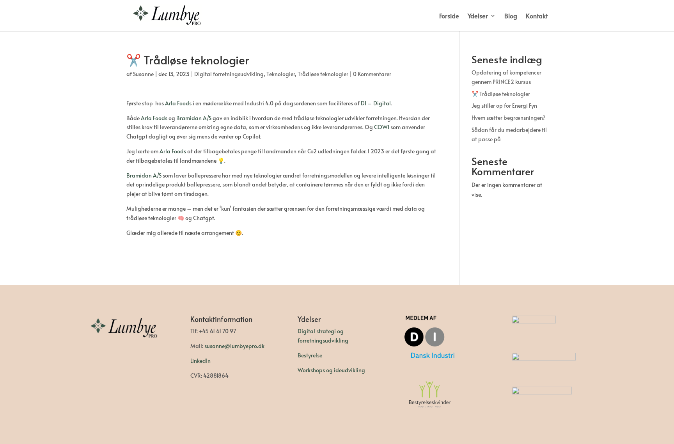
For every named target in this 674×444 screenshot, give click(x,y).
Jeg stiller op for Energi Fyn (504, 105)
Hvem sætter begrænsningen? (508, 117)
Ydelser (478, 16)
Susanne (143, 74)
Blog (510, 16)
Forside (449, 16)
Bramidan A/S (193, 118)
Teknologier (280, 74)
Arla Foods (178, 103)
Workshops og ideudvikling (331, 370)
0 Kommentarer (372, 74)
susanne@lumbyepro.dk (234, 346)
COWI (381, 127)
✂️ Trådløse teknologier (501, 94)
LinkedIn (200, 360)
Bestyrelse (310, 355)
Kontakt (537, 16)
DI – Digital (376, 103)
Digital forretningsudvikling (229, 74)
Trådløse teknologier (323, 74)
